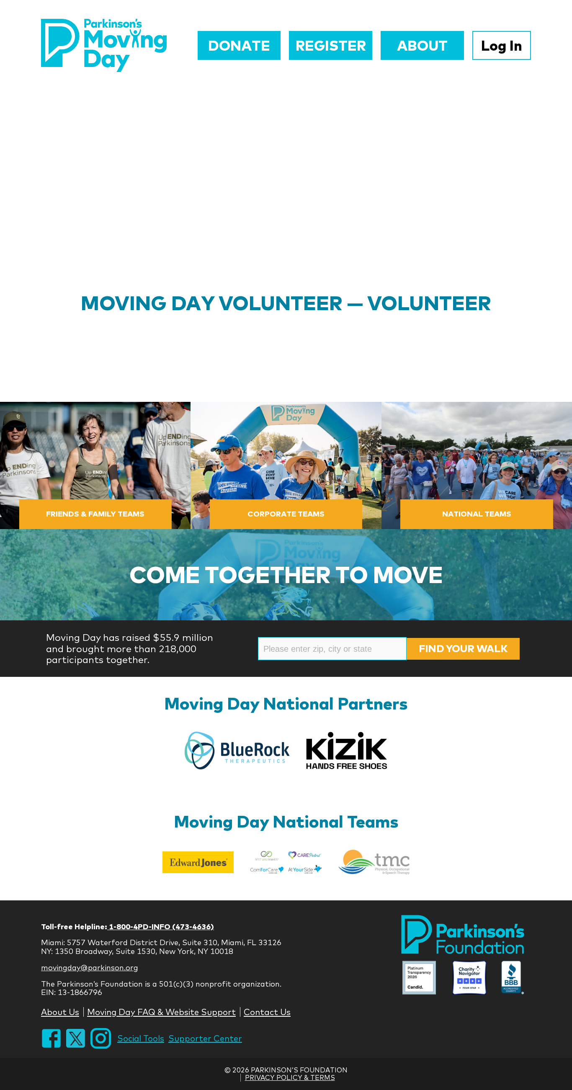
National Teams (476, 514)
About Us (60, 1012)
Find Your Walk (463, 648)
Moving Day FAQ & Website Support (161, 1012)
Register (331, 45)
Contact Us (267, 1012)
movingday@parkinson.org (89, 967)
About (422, 45)
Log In (501, 45)
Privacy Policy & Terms (290, 1077)
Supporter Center (205, 1038)
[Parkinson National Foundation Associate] (419, 979)
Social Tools (140, 1038)
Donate (239, 45)
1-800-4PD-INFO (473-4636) (160, 926)
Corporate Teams (286, 514)
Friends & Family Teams (95, 514)
